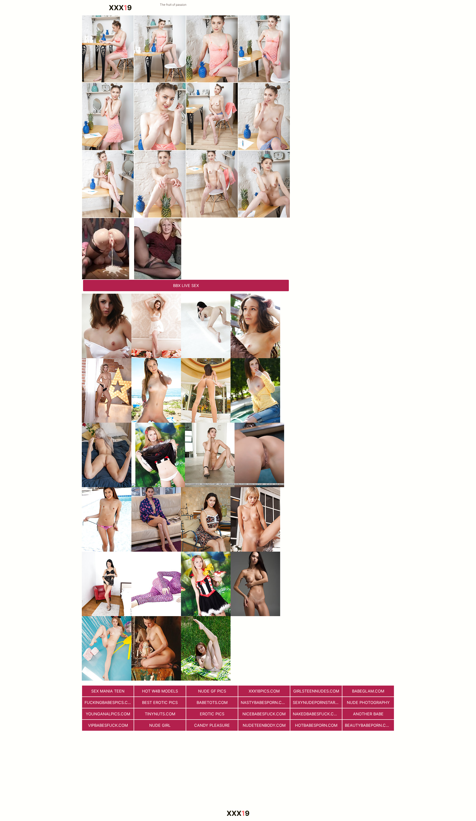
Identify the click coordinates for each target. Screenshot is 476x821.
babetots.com (212, 702)
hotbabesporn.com (316, 725)
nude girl (160, 725)
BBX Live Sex (186, 285)
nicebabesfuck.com (264, 713)
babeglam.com (368, 691)
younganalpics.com (108, 713)
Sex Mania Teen (107, 691)
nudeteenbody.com (264, 725)
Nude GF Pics (212, 691)
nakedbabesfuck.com (316, 713)
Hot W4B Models (160, 691)
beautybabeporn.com (368, 725)
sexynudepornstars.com (317, 702)
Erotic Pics (212, 713)
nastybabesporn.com (264, 702)
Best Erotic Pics (160, 702)
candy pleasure (212, 725)
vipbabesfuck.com (108, 725)
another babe (368, 713)
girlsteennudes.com (316, 691)
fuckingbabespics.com (109, 702)
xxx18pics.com (264, 691)
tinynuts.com (160, 713)
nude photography (368, 702)
